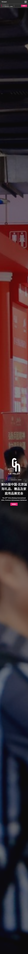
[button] (24, 6)
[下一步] (25, 481)
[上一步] (2, 481)
